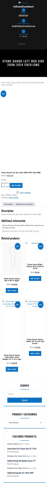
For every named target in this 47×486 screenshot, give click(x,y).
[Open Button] (3, 43)
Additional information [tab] (24, 204)
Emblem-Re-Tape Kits (16, 456)
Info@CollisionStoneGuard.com (23, 26)
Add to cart (16, 185)
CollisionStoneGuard (23, 6)
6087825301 (23, 15)
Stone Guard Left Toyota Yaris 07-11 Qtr (22, 448)
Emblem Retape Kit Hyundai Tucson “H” (21, 460)
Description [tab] (8, 204)
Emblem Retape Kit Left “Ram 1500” (20, 473)
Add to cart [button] (11, 290)
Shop (8, 83)
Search (25, 400)
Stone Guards (16, 83)
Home (3, 83)
